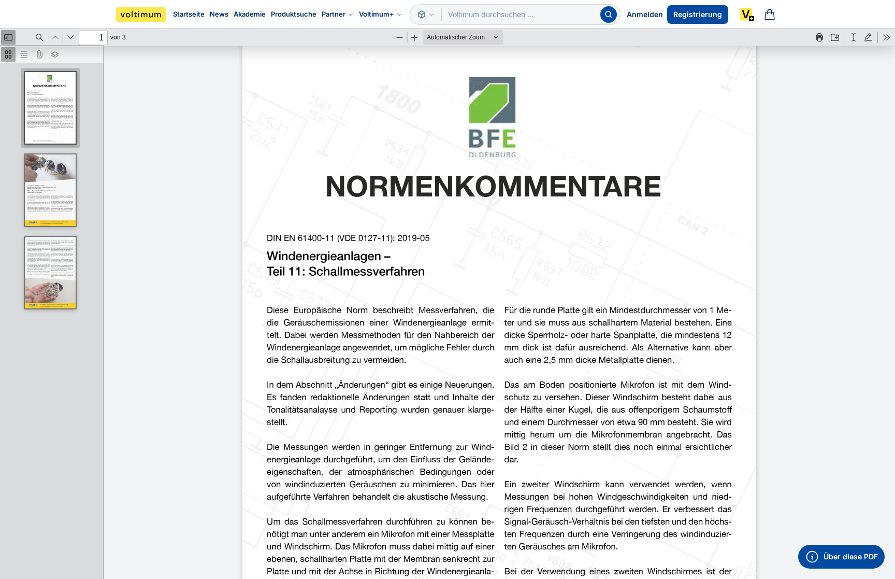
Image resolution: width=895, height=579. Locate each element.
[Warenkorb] (769, 14)
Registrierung (697, 14)
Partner (333, 14)
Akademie (250, 14)
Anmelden (645, 14)
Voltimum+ (376, 14)
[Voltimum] (141, 14)
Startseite (189, 14)
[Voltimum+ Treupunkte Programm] (747, 14)
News (219, 14)
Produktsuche (293, 14)
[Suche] (608, 14)
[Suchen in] (425, 14)
